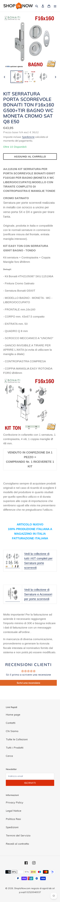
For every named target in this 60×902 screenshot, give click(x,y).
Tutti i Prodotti (14, 747)
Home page (13, 714)
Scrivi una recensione (28, 682)
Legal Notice (13, 810)
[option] (16, 77)
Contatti (10, 722)
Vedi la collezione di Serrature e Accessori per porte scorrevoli (38, 594)
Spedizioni (12, 827)
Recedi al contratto (17, 843)
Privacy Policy (14, 802)
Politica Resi (13, 819)
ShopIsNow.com (22, 888)
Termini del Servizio (18, 835)
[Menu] (55, 5)
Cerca (9, 756)
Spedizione (28, 136)
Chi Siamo (12, 731)
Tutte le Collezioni (17, 739)
